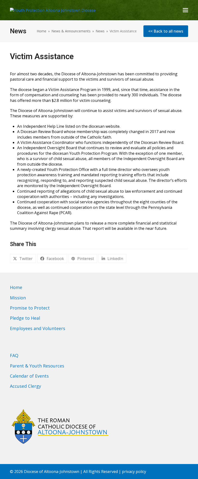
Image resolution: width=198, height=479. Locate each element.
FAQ (14, 355)
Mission (18, 298)
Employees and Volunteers (37, 328)
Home (16, 287)
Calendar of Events (29, 376)
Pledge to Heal (25, 318)
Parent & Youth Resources (37, 366)
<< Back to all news (165, 31)
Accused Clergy (25, 386)
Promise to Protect (30, 308)
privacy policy (134, 471)
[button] (185, 10)
